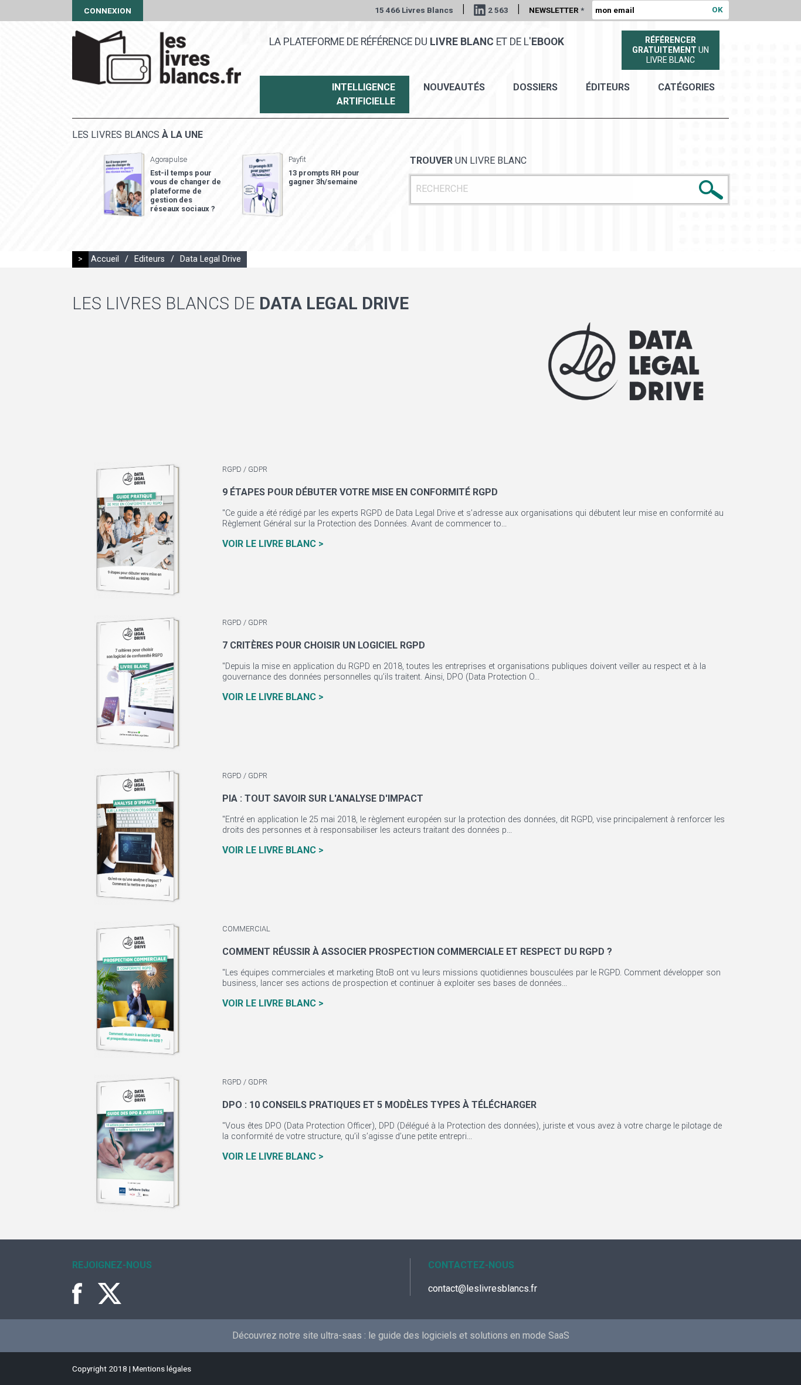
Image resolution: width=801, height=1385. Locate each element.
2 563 (498, 10)
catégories (686, 87)
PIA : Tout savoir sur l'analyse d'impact (322, 798)
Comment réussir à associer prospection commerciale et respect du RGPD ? (417, 951)
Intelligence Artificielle (363, 94)
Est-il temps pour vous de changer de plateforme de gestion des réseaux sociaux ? (185, 190)
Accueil (105, 259)
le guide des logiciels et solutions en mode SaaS (468, 1335)
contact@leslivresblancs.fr (482, 1288)
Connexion (107, 10)
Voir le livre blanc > (273, 543)
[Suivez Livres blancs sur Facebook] (84, 1293)
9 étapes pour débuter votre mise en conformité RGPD (360, 492)
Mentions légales (162, 1368)
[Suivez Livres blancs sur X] (109, 1293)
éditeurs (608, 87)
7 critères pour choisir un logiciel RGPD (323, 645)
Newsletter (556, 10)
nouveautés (454, 87)
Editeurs (149, 259)
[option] (162, 184)
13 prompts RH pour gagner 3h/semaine (324, 177)
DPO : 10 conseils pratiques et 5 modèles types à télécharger (379, 1104)
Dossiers (535, 87)
